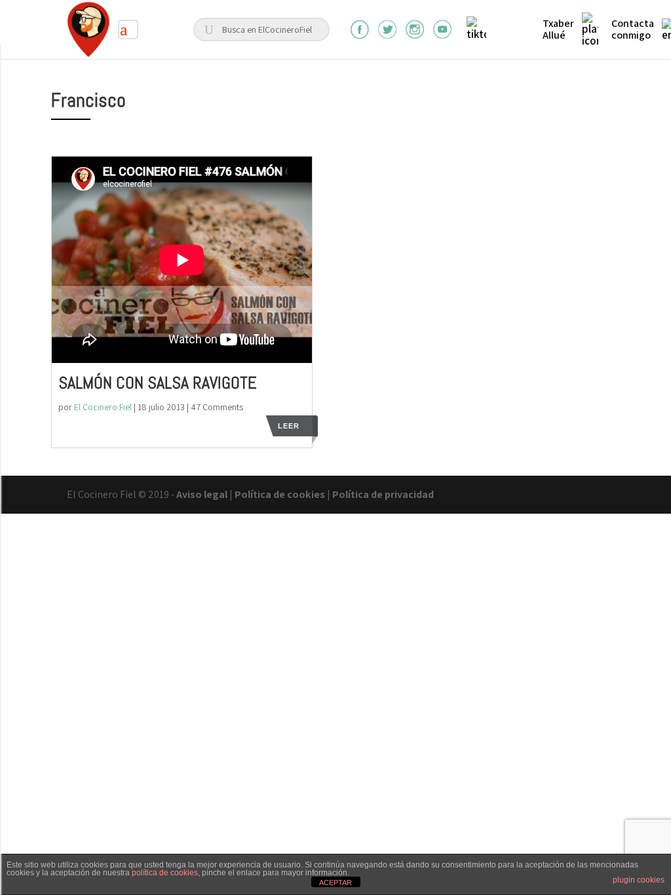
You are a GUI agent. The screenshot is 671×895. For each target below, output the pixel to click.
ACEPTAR (335, 882)
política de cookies (165, 872)
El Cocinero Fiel (103, 407)
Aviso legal (201, 494)
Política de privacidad (383, 494)
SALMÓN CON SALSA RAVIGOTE (157, 383)
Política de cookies (280, 494)
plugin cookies (638, 880)
